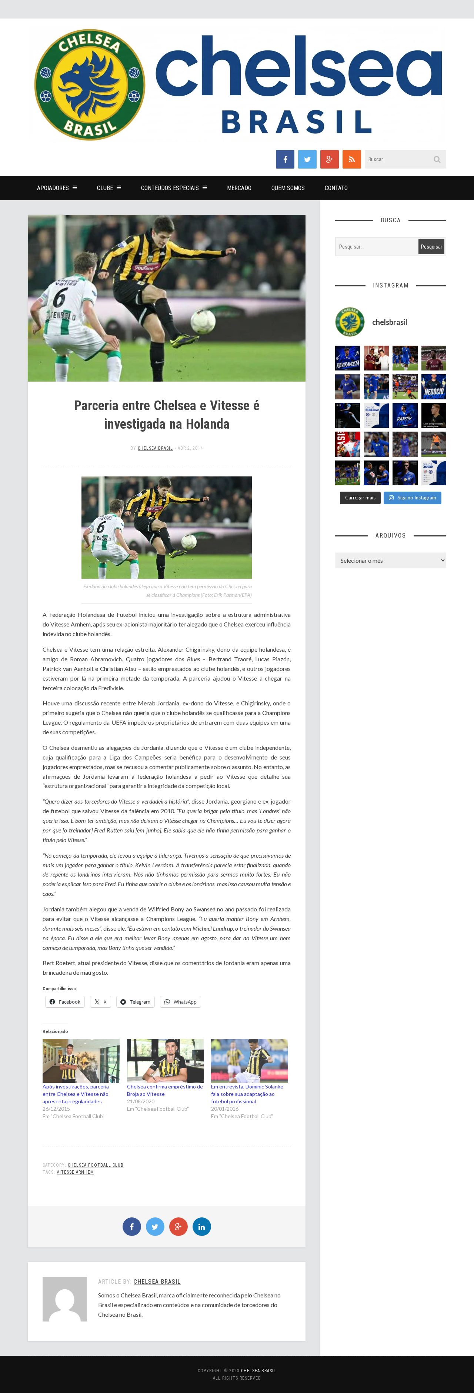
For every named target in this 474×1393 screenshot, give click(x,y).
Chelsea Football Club (96, 1165)
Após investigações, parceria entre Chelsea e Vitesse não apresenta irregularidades (76, 1093)
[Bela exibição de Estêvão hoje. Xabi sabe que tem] (405, 358)
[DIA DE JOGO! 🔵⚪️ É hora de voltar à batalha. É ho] (434, 473)
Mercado (239, 188)
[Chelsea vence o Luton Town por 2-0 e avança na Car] (405, 386)
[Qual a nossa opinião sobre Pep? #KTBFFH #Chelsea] (347, 386)
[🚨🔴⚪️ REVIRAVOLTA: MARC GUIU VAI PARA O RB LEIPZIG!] (347, 358)
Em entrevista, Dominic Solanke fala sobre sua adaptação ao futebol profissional (247, 1093)
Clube (105, 188)
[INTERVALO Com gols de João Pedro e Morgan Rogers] (376, 473)
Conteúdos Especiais (170, 188)
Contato (336, 188)
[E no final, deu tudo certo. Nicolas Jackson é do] (376, 358)
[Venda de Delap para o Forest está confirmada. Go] (434, 415)
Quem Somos (288, 188)
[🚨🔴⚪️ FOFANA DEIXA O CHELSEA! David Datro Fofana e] (434, 358)
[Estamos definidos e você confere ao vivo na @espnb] (347, 415)
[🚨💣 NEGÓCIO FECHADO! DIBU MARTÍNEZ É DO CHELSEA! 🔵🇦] (434, 386)
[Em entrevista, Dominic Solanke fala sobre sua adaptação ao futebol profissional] (249, 1061)
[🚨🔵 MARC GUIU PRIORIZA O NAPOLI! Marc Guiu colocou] (405, 415)
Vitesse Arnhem (75, 1172)
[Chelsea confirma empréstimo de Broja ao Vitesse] (165, 1061)
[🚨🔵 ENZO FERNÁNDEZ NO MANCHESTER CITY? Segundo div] (405, 444)
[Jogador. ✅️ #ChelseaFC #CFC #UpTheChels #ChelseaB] (376, 386)
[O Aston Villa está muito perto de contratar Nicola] (376, 444)
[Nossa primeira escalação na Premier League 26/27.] (405, 473)
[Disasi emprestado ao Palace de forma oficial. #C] (347, 444)
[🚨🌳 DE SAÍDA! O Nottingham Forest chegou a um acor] (434, 444)
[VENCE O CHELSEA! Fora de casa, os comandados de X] (347, 473)
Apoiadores (53, 188)
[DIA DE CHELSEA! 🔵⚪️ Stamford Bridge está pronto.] (376, 415)
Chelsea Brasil (155, 448)
